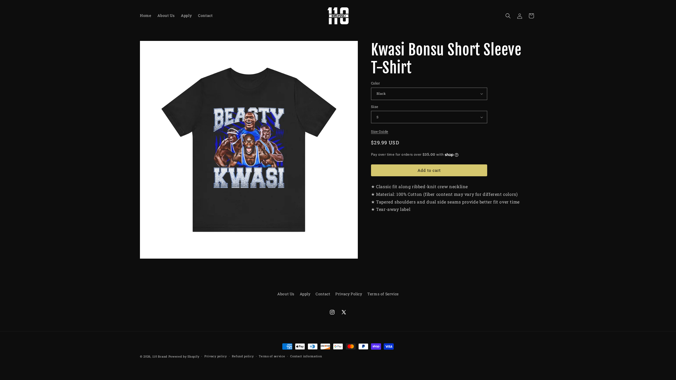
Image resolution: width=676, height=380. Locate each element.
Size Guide (379, 131)
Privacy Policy (348, 293)
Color (375, 83)
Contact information (306, 356)
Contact (323, 293)
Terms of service (272, 356)
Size (374, 106)
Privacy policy (215, 356)
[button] (508, 16)
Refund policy (242, 356)
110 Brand (159, 356)
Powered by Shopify (183, 356)
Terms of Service (383, 293)
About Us (285, 293)
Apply (305, 293)
